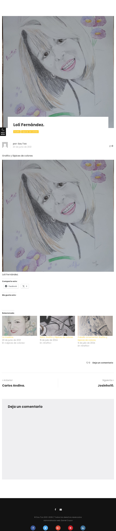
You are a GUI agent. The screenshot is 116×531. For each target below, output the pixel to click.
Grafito (17, 132)
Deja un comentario (103, 362)
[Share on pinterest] (70, 527)
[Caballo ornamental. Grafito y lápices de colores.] (95, 326)
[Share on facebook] (33, 527)
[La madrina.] (19, 326)
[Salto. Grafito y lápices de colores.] (57, 326)
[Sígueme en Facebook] (55, 509)
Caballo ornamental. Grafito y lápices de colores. (92, 338)
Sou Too (22, 143)
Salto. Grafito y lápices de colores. (56, 337)
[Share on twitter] (45, 527)
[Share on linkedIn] (82, 527)
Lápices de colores (30, 132)
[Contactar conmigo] (61, 509)
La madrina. (8, 337)
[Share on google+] (58, 527)
